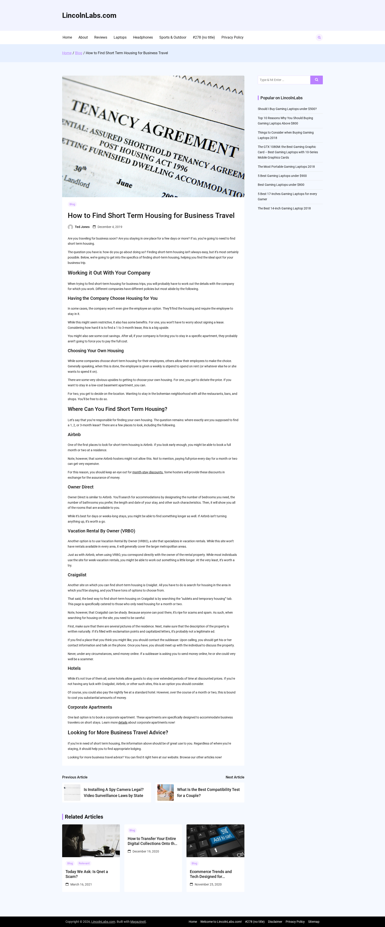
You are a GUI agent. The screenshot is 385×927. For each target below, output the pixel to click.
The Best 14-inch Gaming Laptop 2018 (284, 208)
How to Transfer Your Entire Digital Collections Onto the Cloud (152, 841)
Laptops (120, 37)
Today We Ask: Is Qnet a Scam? (87, 874)
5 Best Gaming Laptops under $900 (282, 176)
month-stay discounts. (148, 472)
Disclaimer (275, 921)
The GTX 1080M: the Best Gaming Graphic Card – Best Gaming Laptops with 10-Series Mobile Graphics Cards (288, 152)
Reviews (100, 37)
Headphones (143, 37)
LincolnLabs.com (89, 15)
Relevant (84, 863)
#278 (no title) (204, 37)
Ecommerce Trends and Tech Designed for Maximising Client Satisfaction (211, 874)
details (122, 722)
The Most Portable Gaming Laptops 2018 (286, 166)
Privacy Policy (232, 37)
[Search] (316, 80)
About (83, 37)
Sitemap (313, 921)
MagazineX (138, 921)
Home (67, 37)
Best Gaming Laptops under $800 (281, 184)
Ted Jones (82, 227)
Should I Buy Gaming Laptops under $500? (287, 109)
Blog (72, 204)
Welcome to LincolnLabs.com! (221, 921)
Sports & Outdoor (172, 37)
